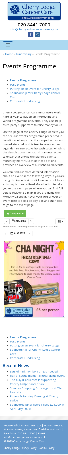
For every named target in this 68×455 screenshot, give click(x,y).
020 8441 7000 (34, 24)
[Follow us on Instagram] (37, 34)
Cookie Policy (46, 448)
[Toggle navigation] (8, 44)
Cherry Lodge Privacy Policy (20, 448)
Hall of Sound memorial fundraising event (37, 375)
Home (9, 54)
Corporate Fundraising (25, 101)
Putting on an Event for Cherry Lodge (34, 88)
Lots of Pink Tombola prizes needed (34, 371)
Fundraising (24, 54)
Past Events (18, 84)
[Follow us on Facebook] (31, 34)
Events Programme (23, 80)
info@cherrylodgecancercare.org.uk (34, 29)
